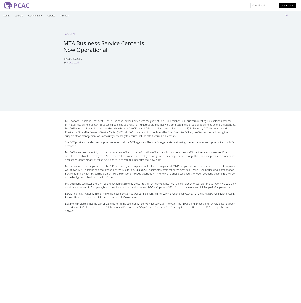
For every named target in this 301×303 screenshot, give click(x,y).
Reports (51, 15)
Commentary (35, 15)
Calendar (64, 15)
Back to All (69, 34)
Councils (19, 15)
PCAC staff (73, 62)
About (6, 15)
